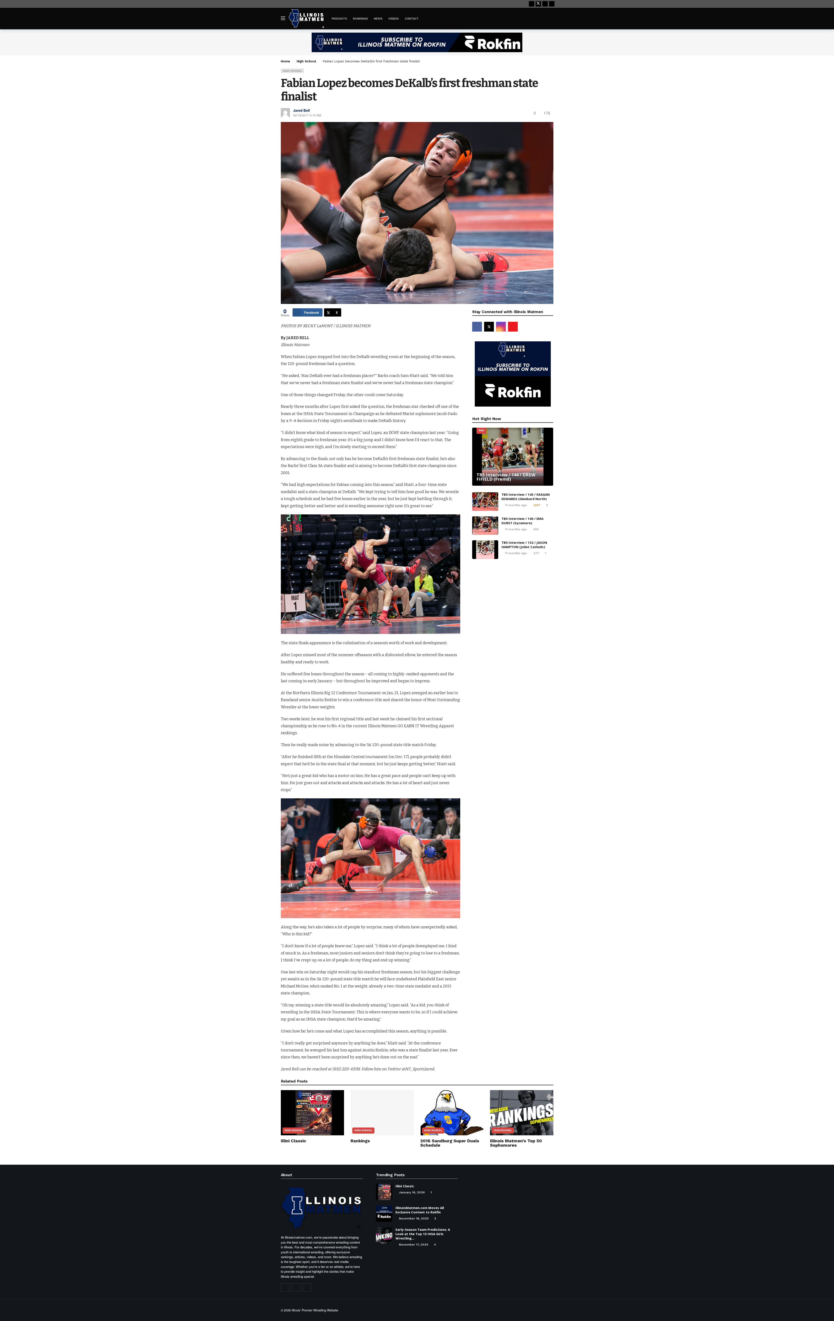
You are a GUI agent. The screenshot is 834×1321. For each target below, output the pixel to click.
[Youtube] (545, 4)
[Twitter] (296, 1287)
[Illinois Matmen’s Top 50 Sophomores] (521, 1112)
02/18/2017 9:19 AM (307, 115)
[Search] (550, 18)
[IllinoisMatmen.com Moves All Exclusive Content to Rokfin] (384, 1214)
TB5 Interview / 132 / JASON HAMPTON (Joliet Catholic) (524, 544)
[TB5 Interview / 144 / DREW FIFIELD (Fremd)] (512, 457)
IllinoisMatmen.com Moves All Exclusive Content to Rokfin (419, 1210)
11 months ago (516, 505)
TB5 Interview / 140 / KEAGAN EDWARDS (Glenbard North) (525, 496)
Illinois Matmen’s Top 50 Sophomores (516, 1143)
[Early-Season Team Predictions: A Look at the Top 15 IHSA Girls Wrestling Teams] (384, 1235)
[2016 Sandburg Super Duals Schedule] (451, 1112)
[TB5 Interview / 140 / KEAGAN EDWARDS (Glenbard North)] (485, 501)
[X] (538, 4)
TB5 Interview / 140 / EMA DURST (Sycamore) (522, 520)
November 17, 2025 (413, 1244)
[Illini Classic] (312, 1112)
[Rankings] (382, 1112)
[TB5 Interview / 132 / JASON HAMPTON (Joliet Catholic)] (485, 549)
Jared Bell (301, 110)
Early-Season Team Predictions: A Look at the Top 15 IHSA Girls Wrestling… (422, 1233)
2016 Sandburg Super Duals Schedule (449, 1143)
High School (292, 70)
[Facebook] (531, 4)
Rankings (360, 1140)
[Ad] (417, 42)
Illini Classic (293, 1140)
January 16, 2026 (412, 1192)
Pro (481, 430)
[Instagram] (551, 4)
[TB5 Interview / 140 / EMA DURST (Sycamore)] (485, 525)
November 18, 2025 (414, 1218)
